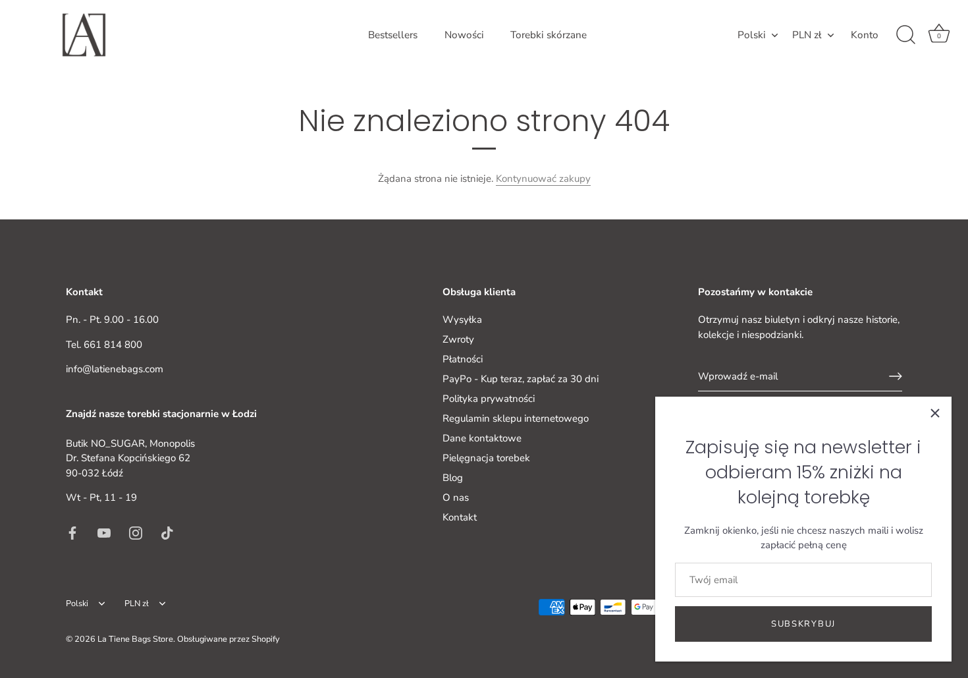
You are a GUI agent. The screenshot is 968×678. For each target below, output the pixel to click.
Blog (453, 477)
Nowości (464, 35)
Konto (864, 35)
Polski (752, 35)
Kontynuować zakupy (543, 178)
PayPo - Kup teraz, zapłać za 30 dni (521, 378)
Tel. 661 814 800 (104, 344)
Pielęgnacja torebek (486, 458)
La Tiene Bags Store (135, 639)
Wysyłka (462, 319)
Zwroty (458, 339)
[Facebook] (72, 531)
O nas (456, 497)
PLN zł (807, 35)
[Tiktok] (167, 531)
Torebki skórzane (548, 35)
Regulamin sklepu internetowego (516, 418)
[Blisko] (935, 413)
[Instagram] (135, 531)
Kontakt (460, 517)
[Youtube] (104, 531)
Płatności (463, 359)
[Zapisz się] (895, 376)
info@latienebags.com (114, 369)
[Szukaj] (905, 34)
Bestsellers (392, 35)
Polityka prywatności (489, 398)
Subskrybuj (803, 624)
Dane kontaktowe (482, 438)
